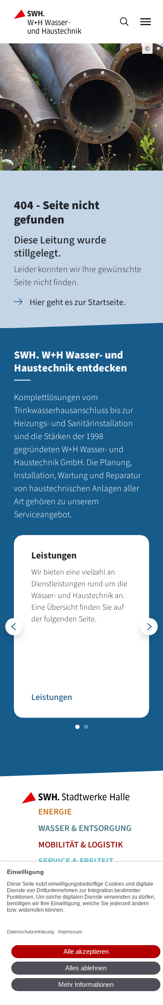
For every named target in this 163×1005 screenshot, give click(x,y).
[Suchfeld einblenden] (124, 21)
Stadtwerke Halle (81, 798)
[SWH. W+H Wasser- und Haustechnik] (49, 22)
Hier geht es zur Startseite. (78, 302)
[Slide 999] (77, 727)
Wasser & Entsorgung (85, 828)
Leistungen (51, 697)
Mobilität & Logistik (80, 845)
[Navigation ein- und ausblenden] (145, 22)
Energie (55, 812)
